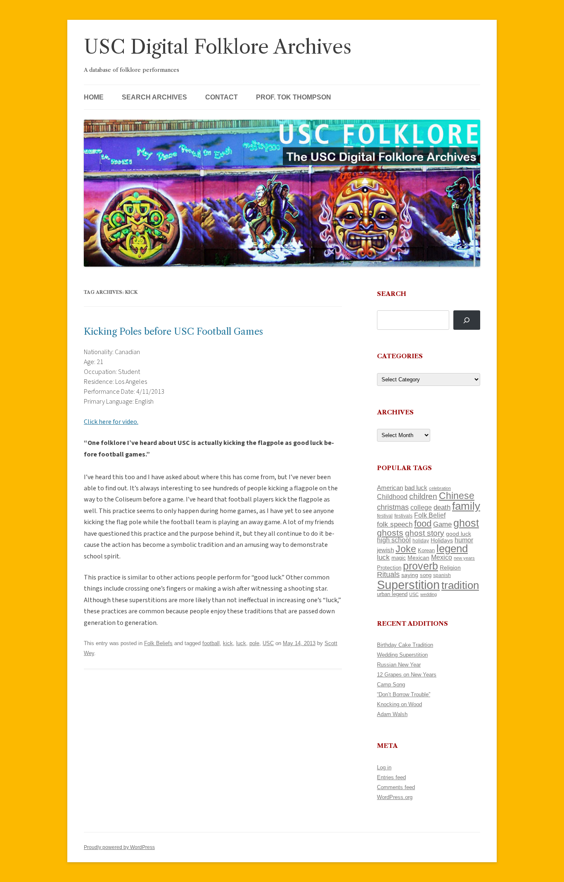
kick (228, 643)
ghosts (390, 532)
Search (391, 294)
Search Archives (154, 97)
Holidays (442, 540)
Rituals (388, 574)
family (466, 506)
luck (241, 643)
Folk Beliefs (158, 643)
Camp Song (391, 684)
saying (409, 575)
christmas (393, 507)
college (421, 507)
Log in (384, 767)
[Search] (466, 320)
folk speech (394, 524)
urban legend (392, 594)
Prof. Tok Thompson (293, 97)
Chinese (456, 495)
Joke (406, 549)
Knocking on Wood (399, 704)
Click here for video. (111, 421)
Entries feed (391, 777)
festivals (403, 516)
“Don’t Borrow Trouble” (403, 694)
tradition (460, 585)
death (442, 507)
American (390, 488)
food (422, 523)
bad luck (416, 488)
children (423, 496)
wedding (428, 594)
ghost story (424, 533)
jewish (385, 550)
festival (385, 515)
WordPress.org (394, 797)
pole (254, 643)
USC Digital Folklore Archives (217, 47)
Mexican (418, 557)
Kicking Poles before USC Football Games (173, 331)
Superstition (408, 584)
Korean (426, 550)
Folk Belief (430, 515)
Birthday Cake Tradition (405, 645)
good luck (458, 533)
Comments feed (396, 787)
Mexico (441, 557)
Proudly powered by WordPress (119, 847)
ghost (466, 523)
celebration (440, 488)
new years (464, 558)
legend (452, 548)
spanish (442, 575)
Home (94, 97)
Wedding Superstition (402, 655)
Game (442, 524)
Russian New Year (399, 665)
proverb (420, 566)
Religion (450, 567)
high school (394, 540)
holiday (420, 540)
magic (398, 558)
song (425, 575)
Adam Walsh (392, 714)
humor (464, 540)
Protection (389, 568)
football (211, 643)
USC (268, 643)
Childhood (392, 496)
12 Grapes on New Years (406, 675)
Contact (221, 97)
